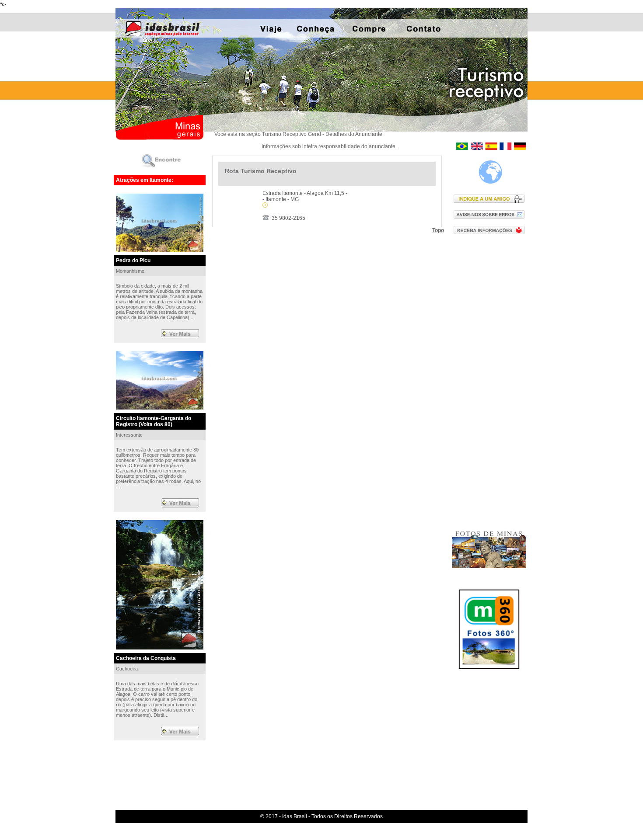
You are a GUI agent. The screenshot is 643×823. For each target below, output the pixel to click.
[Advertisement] (491, 381)
